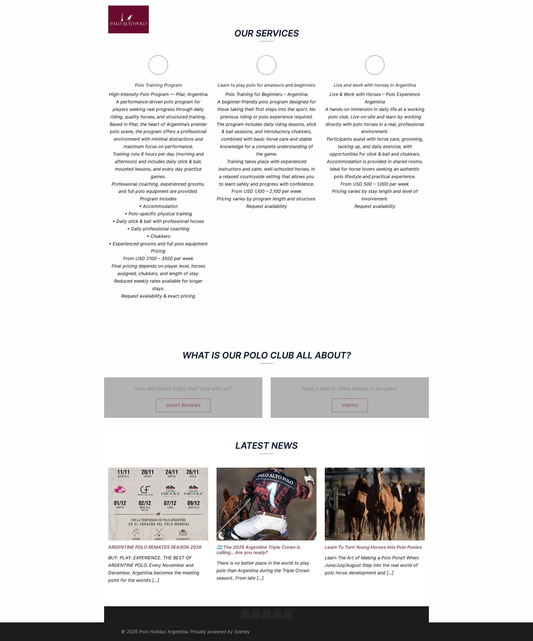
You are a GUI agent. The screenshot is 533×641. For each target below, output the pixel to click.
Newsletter (349, 19)
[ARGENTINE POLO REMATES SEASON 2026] (158, 503)
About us (288, 19)
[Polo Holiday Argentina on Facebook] (245, 614)
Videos (350, 405)
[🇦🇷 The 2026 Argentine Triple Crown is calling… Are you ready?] (266, 503)
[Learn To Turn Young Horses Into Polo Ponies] (375, 503)
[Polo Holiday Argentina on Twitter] (255, 614)
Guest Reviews (317, 19)
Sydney (242, 631)
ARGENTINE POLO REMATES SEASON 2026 (155, 547)
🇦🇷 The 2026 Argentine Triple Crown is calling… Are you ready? (258, 549)
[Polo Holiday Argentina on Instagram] (266, 614)
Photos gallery (380, 19)
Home (266, 19)
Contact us (411, 19)
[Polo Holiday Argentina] (128, 19)
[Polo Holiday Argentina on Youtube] (287, 614)
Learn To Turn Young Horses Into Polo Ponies (373, 547)
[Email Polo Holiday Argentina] (277, 614)
